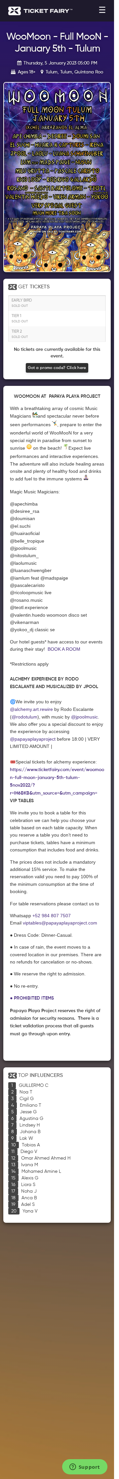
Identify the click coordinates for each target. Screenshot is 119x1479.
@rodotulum (24, 716)
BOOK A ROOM (64, 649)
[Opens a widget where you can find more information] (84, 1467)
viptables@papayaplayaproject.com (60, 922)
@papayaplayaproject (33, 739)
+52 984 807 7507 (51, 915)
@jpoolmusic (84, 716)
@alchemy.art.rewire (32, 709)
